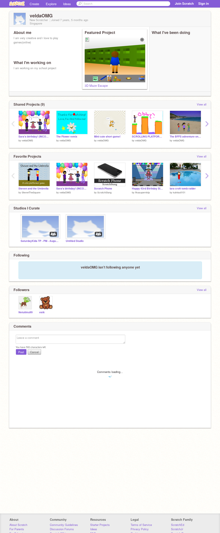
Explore (51, 4)
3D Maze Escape (96, 85)
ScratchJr (177, 529)
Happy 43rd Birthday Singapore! (147, 188)
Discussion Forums (62, 529)
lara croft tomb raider (183, 188)
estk (42, 312)
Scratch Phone (103, 188)
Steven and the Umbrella (33, 188)
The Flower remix (66, 136)
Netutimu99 (25, 312)
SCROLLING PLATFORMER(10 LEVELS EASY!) (147, 136)
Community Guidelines (64, 525)
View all (201, 104)
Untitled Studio (75, 241)
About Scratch (18, 525)
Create (34, 4)
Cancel (34, 352)
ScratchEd (177, 525)
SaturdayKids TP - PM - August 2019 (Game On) (40, 241)
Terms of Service (141, 525)
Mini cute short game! (107, 136)
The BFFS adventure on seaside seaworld (185, 136)
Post (21, 352)
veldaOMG (27, 140)
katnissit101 (179, 192)
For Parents (16, 529)
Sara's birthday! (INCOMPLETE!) (34, 136)
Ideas (67, 4)
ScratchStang (104, 192)
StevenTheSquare (31, 192)
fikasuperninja (142, 192)
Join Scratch (184, 3)
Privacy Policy (140, 529)
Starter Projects (100, 525)
